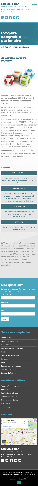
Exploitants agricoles (9, 400)
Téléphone (5, 302)
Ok (19, 482)
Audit (3, 362)
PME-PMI (5, 389)
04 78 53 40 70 (7, 12)
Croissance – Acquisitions (11, 366)
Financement (6, 345)
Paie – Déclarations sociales (12, 348)
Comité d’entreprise (9, 396)
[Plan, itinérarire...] (19, 444)
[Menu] (34, 4)
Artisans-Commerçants (10, 386)
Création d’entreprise (9, 341)
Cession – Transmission (10, 369)
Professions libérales (9, 393)
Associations (6, 407)
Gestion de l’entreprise (10, 355)
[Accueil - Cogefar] (2, 47)
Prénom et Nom (6, 294)
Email (3, 310)
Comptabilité (6, 338)
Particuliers (5, 403)
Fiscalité (4, 352)
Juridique (4, 359)
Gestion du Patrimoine (10, 373)
